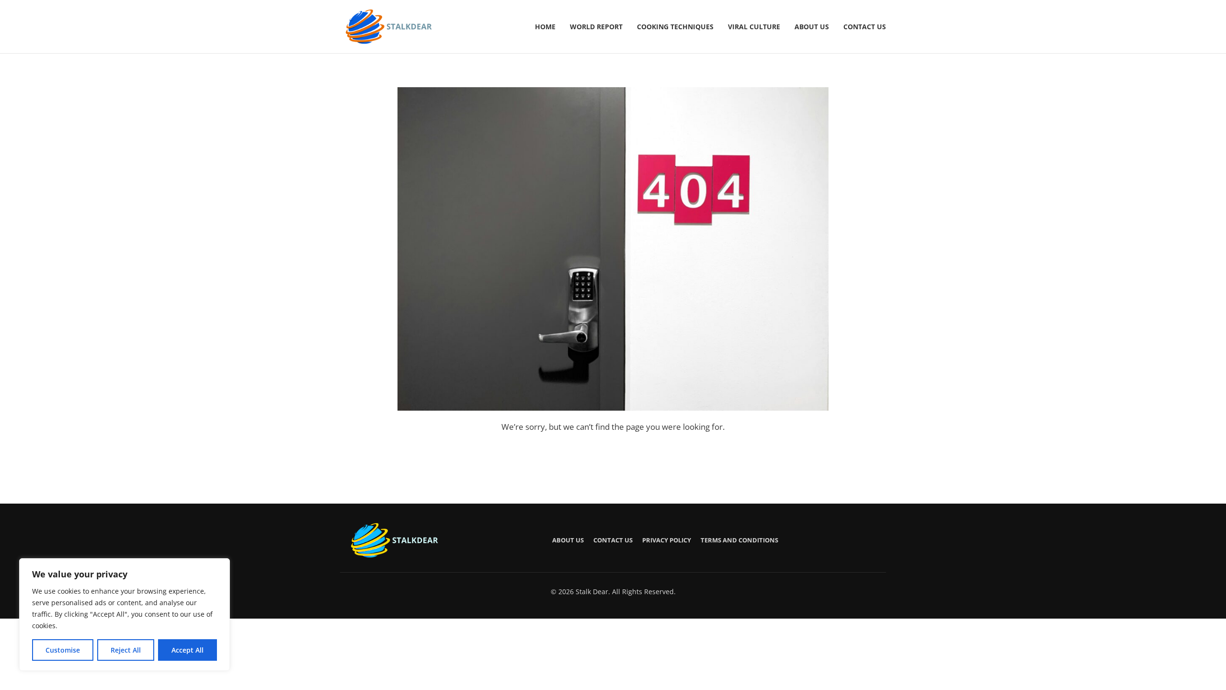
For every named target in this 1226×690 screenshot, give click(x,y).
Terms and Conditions (739, 540)
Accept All (187, 650)
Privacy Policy (666, 540)
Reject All (126, 650)
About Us (812, 26)
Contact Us (864, 26)
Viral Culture (754, 26)
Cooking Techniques (675, 26)
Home (545, 26)
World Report (596, 26)
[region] (124, 614)
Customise (62, 650)
